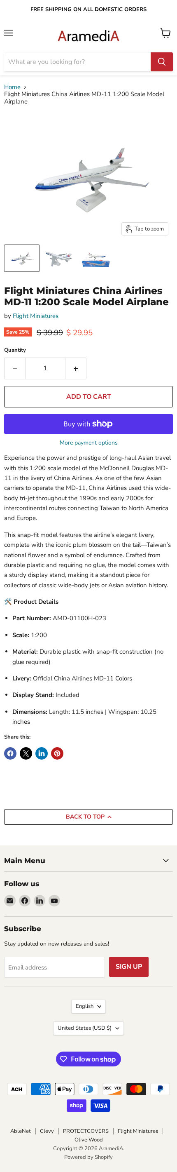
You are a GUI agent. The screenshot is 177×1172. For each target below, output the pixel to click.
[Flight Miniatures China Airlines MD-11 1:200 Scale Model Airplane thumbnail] (22, 258)
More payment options (89, 443)
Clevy (47, 1131)
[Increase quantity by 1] (75, 368)
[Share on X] (26, 753)
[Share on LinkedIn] (41, 753)
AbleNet (20, 1131)
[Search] (162, 61)
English (84, 1006)
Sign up (129, 966)
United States (85, 1028)
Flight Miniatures (35, 316)
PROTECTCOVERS (86, 1131)
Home (12, 87)
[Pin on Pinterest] (57, 753)
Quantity (15, 350)
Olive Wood (89, 1140)
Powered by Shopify (88, 1157)
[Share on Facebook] (10, 753)
